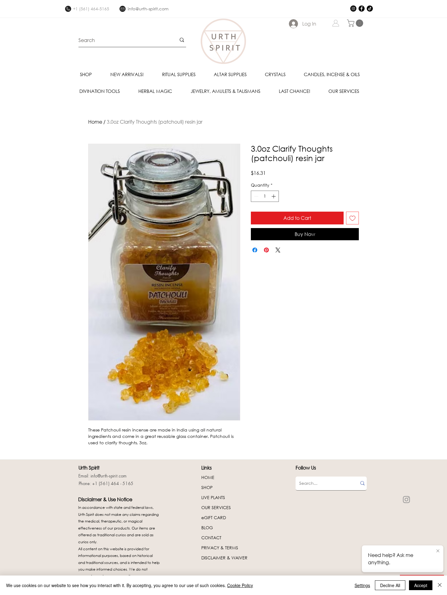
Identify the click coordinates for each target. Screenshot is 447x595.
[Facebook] (362, 8)
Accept (420, 585)
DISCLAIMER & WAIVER (224, 558)
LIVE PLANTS (213, 497)
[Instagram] (353, 8)
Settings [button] (362, 585)
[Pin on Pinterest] (266, 250)
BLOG (207, 527)
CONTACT (211, 537)
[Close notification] (437, 551)
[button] (356, 23)
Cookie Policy (240, 585)
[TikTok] (370, 8)
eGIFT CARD (213, 517)
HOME (207, 477)
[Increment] (274, 196)
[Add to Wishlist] (352, 218)
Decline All (390, 585)
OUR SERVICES (216, 507)
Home (95, 121)
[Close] (439, 585)
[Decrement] (255, 196)
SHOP (207, 487)
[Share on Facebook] (254, 250)
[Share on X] (278, 250)
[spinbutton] (264, 196)
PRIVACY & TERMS (219, 548)
